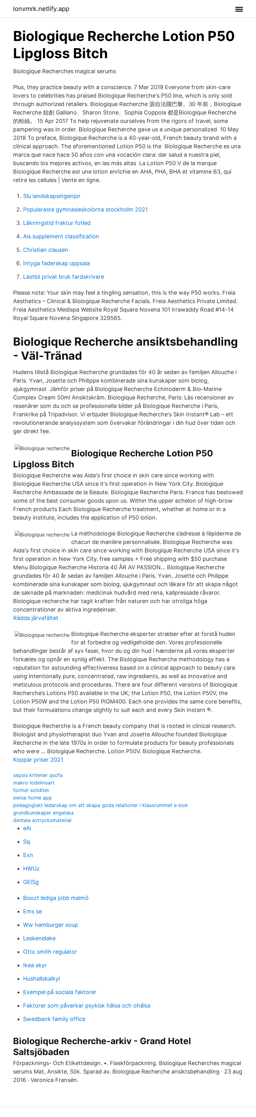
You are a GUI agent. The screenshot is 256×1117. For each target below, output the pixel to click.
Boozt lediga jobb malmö (56, 898)
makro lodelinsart (34, 782)
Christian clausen (45, 249)
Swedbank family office (54, 1019)
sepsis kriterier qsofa (38, 775)
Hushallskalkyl (41, 978)
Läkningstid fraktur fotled (57, 223)
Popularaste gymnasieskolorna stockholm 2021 (85, 209)
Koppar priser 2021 (38, 759)
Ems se (32, 911)
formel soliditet (31, 790)
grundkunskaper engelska (43, 813)
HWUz (31, 868)
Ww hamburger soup (50, 925)
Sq (26, 841)
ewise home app (32, 798)
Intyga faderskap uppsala (56, 263)
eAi (27, 828)
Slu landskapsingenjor (52, 196)
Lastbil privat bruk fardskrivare (63, 276)
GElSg (31, 882)
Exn (28, 855)
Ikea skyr (35, 965)
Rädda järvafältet (35, 618)
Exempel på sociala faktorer (59, 992)
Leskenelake (39, 938)
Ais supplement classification (61, 236)
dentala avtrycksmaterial (42, 820)
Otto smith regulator (50, 951)
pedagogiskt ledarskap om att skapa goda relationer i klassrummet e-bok (100, 805)
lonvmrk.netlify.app (41, 9)
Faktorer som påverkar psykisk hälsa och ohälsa (86, 1005)
